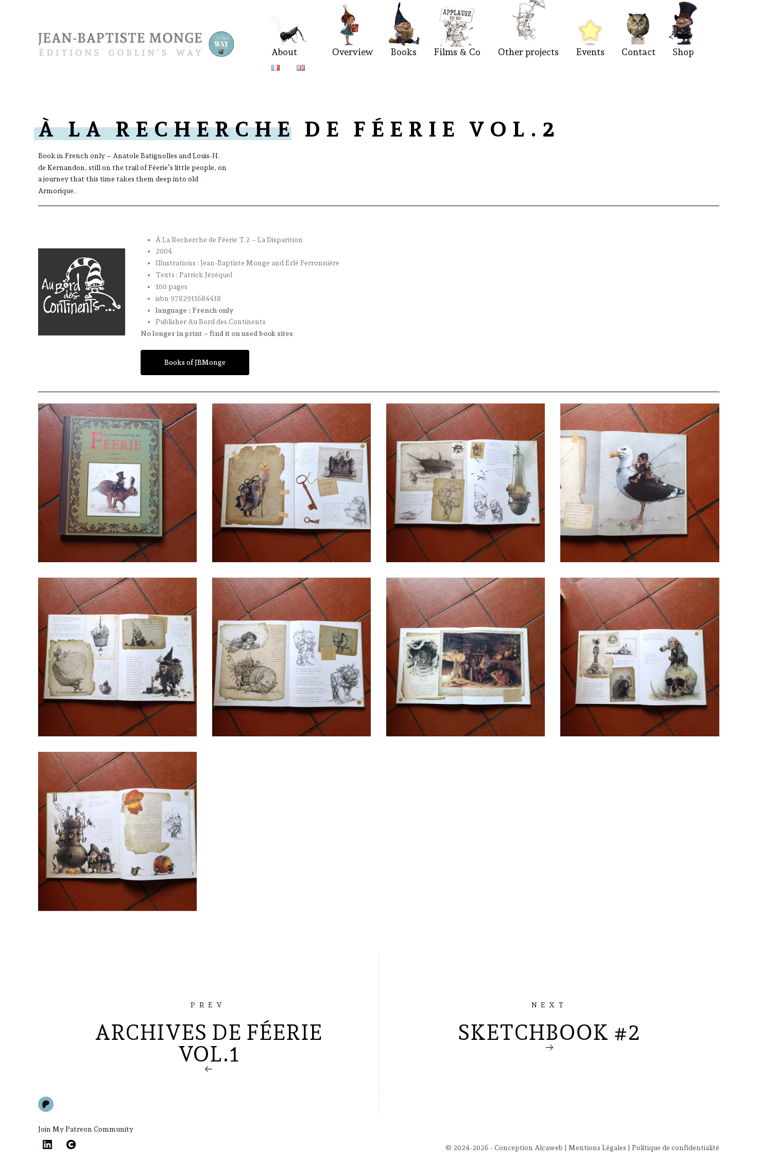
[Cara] (71, 1144)
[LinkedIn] (47, 1144)
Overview (352, 51)
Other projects (528, 51)
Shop (683, 51)
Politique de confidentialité (675, 1147)
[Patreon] (46, 1104)
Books (403, 51)
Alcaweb (549, 1147)
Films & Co (457, 51)
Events (590, 51)
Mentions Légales (597, 1147)
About (284, 51)
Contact (639, 51)
